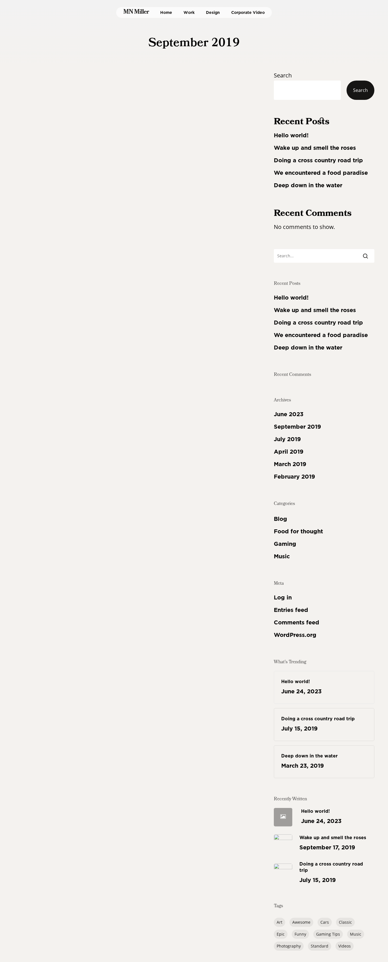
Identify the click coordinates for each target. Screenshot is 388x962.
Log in (283, 597)
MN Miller (136, 12)
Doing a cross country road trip (318, 160)
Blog (280, 519)
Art (279, 922)
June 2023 (288, 414)
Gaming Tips (328, 934)
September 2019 (297, 427)
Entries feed (291, 610)
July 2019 (287, 439)
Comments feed (296, 622)
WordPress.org (295, 635)
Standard (319, 946)
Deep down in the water (308, 185)
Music (62, 552)
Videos (344, 946)
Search (283, 75)
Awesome (301, 922)
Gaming (285, 544)
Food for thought (36, 552)
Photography (289, 946)
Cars (324, 922)
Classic (345, 922)
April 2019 (288, 452)
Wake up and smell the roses (315, 148)
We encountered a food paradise (321, 173)
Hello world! (291, 135)
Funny (300, 934)
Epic (281, 934)
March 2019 (290, 464)
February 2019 (294, 477)
